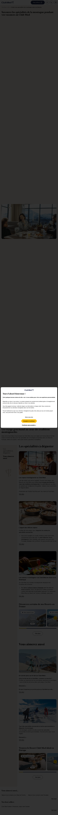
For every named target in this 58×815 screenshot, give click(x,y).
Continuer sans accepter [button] (29, 425)
